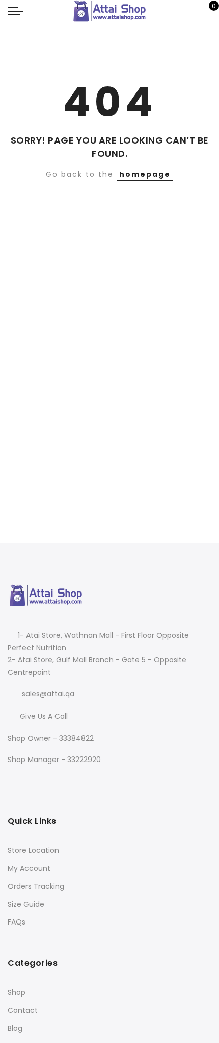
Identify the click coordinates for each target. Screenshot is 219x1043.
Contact (23, 1010)
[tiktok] (55, 781)
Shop (16, 992)
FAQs (16, 922)
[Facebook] (17, 781)
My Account (29, 868)
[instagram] (38, 781)
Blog (15, 1028)
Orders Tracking (36, 886)
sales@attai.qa (48, 694)
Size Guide (26, 904)
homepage (145, 174)
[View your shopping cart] (206, 11)
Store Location (33, 850)
